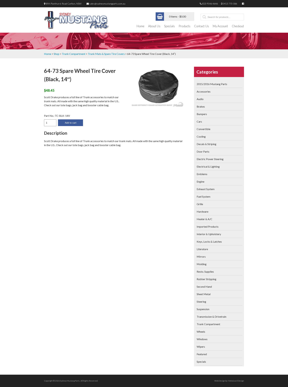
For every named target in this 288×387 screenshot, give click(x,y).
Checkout (238, 26)
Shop (56, 53)
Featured (202, 354)
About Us (154, 26)
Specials (169, 26)
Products (184, 26)
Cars (199, 121)
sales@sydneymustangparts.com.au (107, 3)
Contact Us (201, 26)
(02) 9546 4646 (210, 3)
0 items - (177, 16)
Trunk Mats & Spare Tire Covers (106, 53)
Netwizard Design (236, 380)
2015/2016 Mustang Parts (212, 84)
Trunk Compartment (73, 53)
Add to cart (70, 122)
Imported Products (207, 226)
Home (140, 26)
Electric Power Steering (210, 159)
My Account (220, 26)
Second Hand (204, 286)
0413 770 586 (230, 3)
